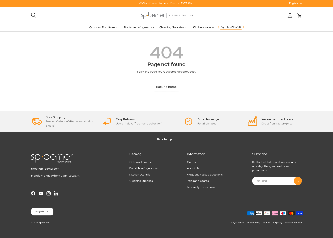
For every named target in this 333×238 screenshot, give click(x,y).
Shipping (277, 222)
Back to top (164, 139)
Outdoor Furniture (102, 27)
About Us (193, 168)
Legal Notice (237, 222)
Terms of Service (293, 222)
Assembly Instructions (201, 187)
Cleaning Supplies (171, 27)
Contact (192, 162)
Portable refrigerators (139, 27)
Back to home (166, 87)
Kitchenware (202, 27)
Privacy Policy (253, 222)
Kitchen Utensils (139, 174)
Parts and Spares (198, 181)
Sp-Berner (44, 222)
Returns (266, 222)
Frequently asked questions (205, 174)
